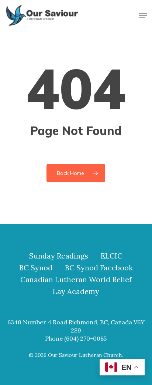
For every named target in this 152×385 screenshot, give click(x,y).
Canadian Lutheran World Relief (76, 279)
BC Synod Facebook (99, 267)
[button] (143, 15)
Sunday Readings (58, 255)
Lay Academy (76, 291)
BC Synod (35, 267)
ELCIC (111, 255)
